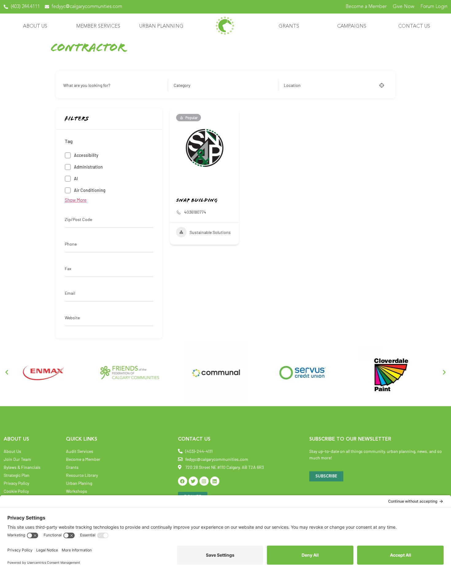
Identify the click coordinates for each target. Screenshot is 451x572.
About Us (35, 26)
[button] (7, 372)
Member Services (98, 26)
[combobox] (221, 85)
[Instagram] (204, 481)
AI (76, 178)
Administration (88, 166)
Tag (69, 141)
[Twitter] (193, 481)
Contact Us (414, 26)
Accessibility (86, 155)
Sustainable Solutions (210, 232)
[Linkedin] (214, 481)
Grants (289, 26)
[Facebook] (182, 481)
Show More (76, 200)
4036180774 (195, 212)
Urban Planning (161, 26)
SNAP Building (197, 201)
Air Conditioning (90, 190)
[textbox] (182, 85)
